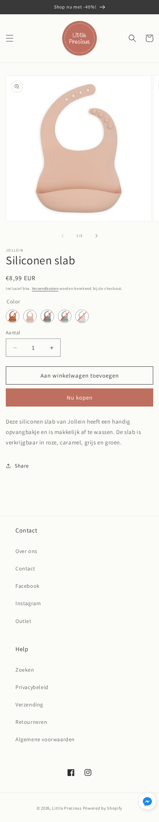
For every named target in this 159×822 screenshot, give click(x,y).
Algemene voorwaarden (45, 739)
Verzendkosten (45, 288)
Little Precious (67, 808)
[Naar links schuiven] (62, 235)
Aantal (13, 332)
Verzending (29, 704)
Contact (25, 568)
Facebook (27, 585)
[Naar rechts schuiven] (96, 235)
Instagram (28, 603)
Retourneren (31, 721)
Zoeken (24, 669)
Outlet (23, 621)
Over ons (26, 551)
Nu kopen (80, 397)
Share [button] (22, 465)
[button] (9, 38)
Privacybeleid (32, 687)
